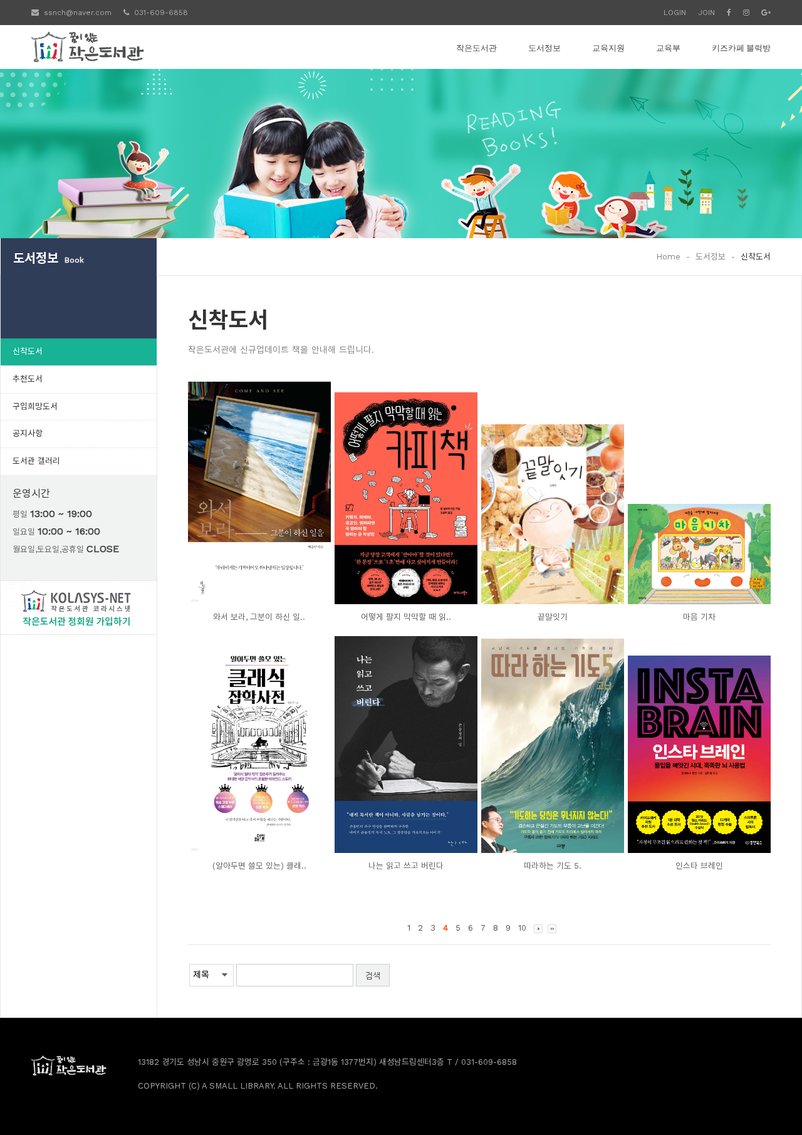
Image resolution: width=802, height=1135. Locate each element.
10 (522, 928)
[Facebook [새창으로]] (729, 12)
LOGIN (675, 12)
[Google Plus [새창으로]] (766, 12)
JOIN (706, 12)
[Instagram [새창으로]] (746, 12)
